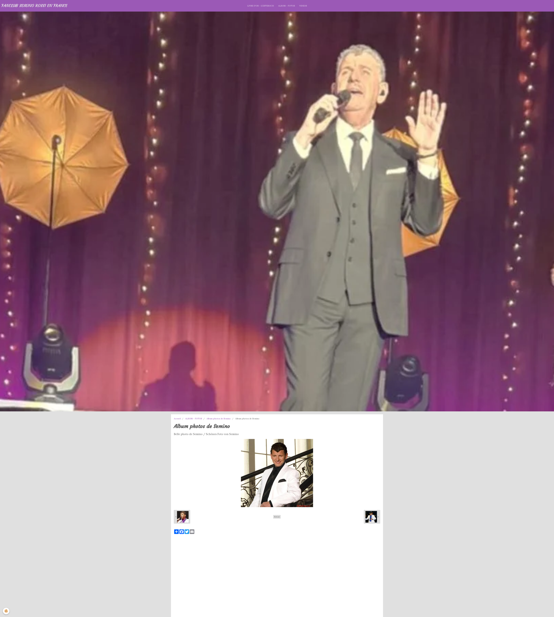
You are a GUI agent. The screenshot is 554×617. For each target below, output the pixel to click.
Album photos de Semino (219, 418)
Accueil (177, 418)
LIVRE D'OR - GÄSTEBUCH (260, 5)
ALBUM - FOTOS (286, 5)
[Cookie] (6, 611)
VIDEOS (303, 5)
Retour (277, 517)
